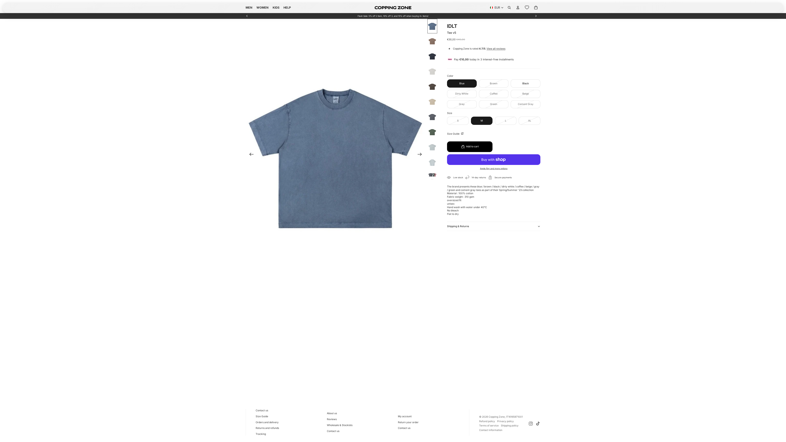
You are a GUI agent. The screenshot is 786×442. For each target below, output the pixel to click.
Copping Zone (497, 416)
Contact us (262, 410)
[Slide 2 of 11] (432, 41)
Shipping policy (509, 425)
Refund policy (487, 421)
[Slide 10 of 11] (432, 162)
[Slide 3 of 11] (432, 56)
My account (405, 416)
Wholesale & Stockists (339, 425)
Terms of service (489, 425)
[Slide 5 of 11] (432, 87)
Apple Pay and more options (493, 168)
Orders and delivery (267, 422)
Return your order (408, 422)
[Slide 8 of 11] (432, 132)
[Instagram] (530, 423)
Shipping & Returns (458, 226)
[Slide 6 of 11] (432, 102)
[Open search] (509, 7)
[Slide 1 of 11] (432, 26)
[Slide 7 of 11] (432, 117)
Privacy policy (505, 421)
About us (332, 413)
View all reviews (496, 48)
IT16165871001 (514, 416)
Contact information (490, 430)
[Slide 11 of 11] (432, 175)
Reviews (332, 419)
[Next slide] (535, 15)
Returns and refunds (267, 428)
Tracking (261, 433)
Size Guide (453, 133)
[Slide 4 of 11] (432, 71)
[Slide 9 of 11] (432, 147)
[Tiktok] (537, 423)
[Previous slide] (247, 15)
